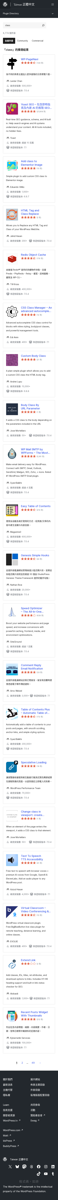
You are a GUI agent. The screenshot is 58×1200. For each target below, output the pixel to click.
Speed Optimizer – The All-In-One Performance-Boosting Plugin (35, 610)
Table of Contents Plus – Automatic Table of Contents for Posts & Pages (35, 711)
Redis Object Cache (33, 254)
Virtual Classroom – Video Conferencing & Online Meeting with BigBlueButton (35, 909)
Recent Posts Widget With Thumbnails (34, 1014)
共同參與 (35, 1104)
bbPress (9, 1140)
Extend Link (28, 960)
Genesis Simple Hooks (35, 555)
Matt (7, 1135)
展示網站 (35, 1079)
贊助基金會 (37, 1115)
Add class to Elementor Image (31, 163)
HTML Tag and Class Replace (30, 212)
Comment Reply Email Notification (32, 667)
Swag (35, 1120)
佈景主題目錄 (37, 1084)
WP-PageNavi (29, 59)
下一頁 (40, 1063)
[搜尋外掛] (43, 25)
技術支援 (7, 1110)
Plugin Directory (11, 13)
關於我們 (7, 1079)
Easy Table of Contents (36, 506)
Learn (6, 1104)
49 (33, 1062)
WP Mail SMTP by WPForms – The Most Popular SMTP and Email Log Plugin (36, 451)
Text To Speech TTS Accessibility (32, 857)
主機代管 (7, 1089)
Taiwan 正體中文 (19, 1159)
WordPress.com (13, 1130)
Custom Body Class (33, 355)
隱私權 (6, 1095)
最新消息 (7, 1084)
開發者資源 (9, 1115)
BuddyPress (11, 1146)
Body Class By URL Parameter (30, 406)
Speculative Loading (33, 762)
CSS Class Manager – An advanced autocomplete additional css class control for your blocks (36, 309)
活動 (32, 1110)
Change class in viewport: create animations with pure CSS (34, 813)
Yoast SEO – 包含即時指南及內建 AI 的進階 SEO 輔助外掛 (35, 106)
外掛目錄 (35, 1089)
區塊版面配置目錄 (40, 1095)
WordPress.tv (12, 1120)
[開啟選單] (53, 4)
